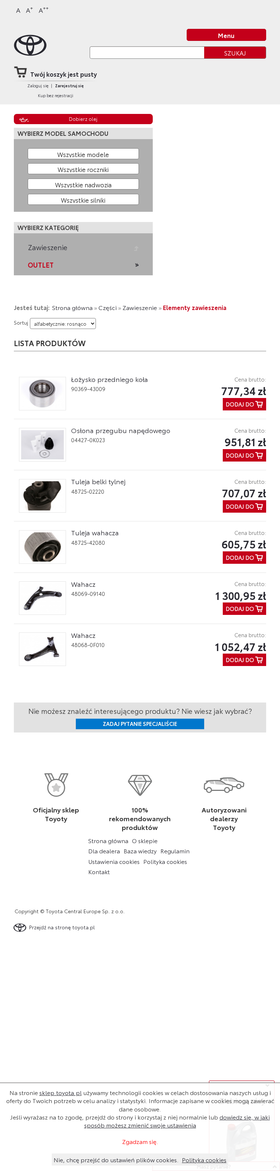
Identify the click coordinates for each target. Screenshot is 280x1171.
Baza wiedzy (140, 851)
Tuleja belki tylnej (98, 481)
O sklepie (145, 841)
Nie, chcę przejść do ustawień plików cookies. (116, 1159)
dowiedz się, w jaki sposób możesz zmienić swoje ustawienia (177, 1121)
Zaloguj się (37, 85)
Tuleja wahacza (95, 532)
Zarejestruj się (69, 85)
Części (107, 307)
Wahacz (83, 584)
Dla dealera (104, 851)
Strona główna (72, 307)
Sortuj (21, 322)
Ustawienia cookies (114, 861)
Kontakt (99, 872)
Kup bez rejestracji (55, 95)
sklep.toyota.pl (60, 1092)
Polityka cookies (165, 861)
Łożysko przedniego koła (109, 379)
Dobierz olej (83, 118)
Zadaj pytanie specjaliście (140, 723)
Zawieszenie (47, 247)
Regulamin (175, 851)
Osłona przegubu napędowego (120, 430)
